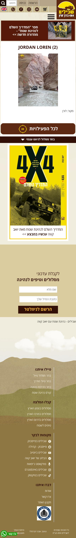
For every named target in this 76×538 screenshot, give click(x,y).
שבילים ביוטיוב (38, 445)
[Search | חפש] (3, 3)
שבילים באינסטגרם (36, 462)
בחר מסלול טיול (42, 368)
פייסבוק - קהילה (38, 439)
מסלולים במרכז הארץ (39, 407)
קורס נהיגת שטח (41, 385)
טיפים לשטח (44, 418)
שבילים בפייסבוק (37, 434)
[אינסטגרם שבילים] (29, 9)
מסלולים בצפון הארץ (39, 401)
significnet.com (16, 526)
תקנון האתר (44, 495)
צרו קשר (46, 489)
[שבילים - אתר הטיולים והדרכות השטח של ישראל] (66, 9)
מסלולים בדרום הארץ (39, 412)
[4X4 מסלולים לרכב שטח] (38, 178)
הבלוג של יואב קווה (36, 451)
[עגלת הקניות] (45, 9)
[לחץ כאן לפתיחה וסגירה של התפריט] (51, 17)
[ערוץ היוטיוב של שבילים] (37, 9)
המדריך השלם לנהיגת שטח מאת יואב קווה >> (38, 224)
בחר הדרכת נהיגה (41, 380)
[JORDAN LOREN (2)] (38, 72)
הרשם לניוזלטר (38, 302)
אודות (48, 484)
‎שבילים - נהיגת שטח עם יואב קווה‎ (56, 314)
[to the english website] (4, 9)
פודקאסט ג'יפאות (37, 457)
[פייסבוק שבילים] (21, 9)
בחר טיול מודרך (42, 374)
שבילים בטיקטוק (37, 468)
